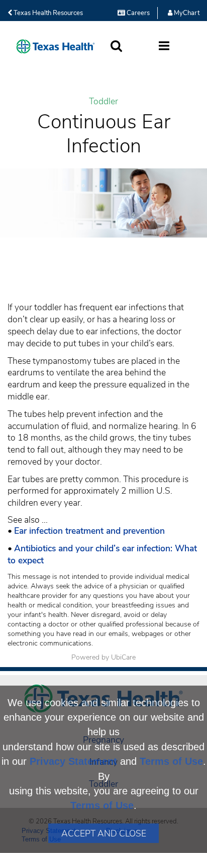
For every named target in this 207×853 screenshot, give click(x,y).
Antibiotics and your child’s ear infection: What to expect (102, 554)
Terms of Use (171, 761)
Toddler (103, 101)
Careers (137, 13)
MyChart (185, 13)
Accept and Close (103, 833)
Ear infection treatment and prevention (89, 531)
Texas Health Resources (47, 13)
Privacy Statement (73, 761)
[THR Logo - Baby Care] (55, 46)
